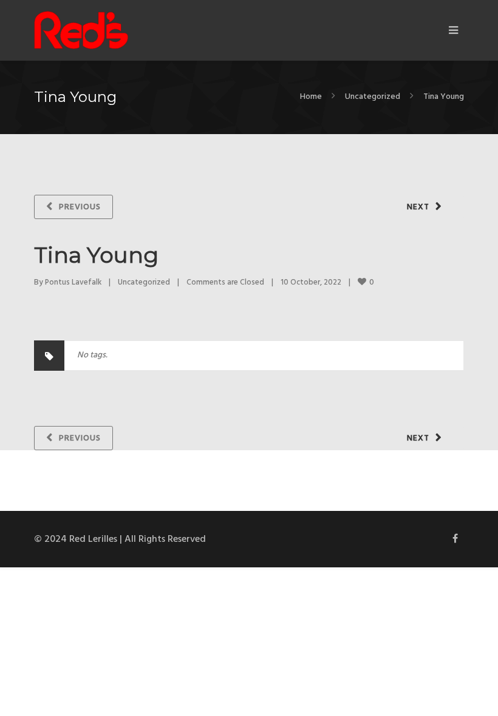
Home (311, 97)
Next (418, 207)
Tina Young (96, 254)
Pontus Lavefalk (73, 282)
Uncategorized (372, 97)
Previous (80, 207)
